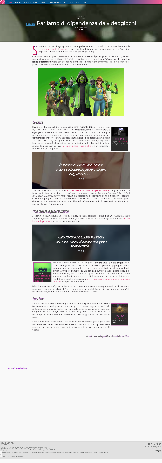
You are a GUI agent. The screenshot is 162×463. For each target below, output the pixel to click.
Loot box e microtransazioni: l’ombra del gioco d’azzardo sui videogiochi (42, 278)
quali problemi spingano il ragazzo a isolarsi (76, 146)
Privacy (159, 451)
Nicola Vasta (81, 18)
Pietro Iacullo (19, 456)
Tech (64, 2)
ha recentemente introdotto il (54, 49)
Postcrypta (17, 2)
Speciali (9, 2)
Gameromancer (156, 448)
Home (79, 17)
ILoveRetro (43, 2)
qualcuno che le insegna (120, 318)
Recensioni (27, 2)
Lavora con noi (157, 447)
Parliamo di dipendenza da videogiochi (86, 23)
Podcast (84, 2)
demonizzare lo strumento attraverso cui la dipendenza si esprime (87, 190)
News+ (35, 2)
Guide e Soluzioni (55, 2)
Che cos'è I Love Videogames (153, 446)
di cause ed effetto (122, 142)
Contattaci (158, 450)
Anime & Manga (74, 2)
